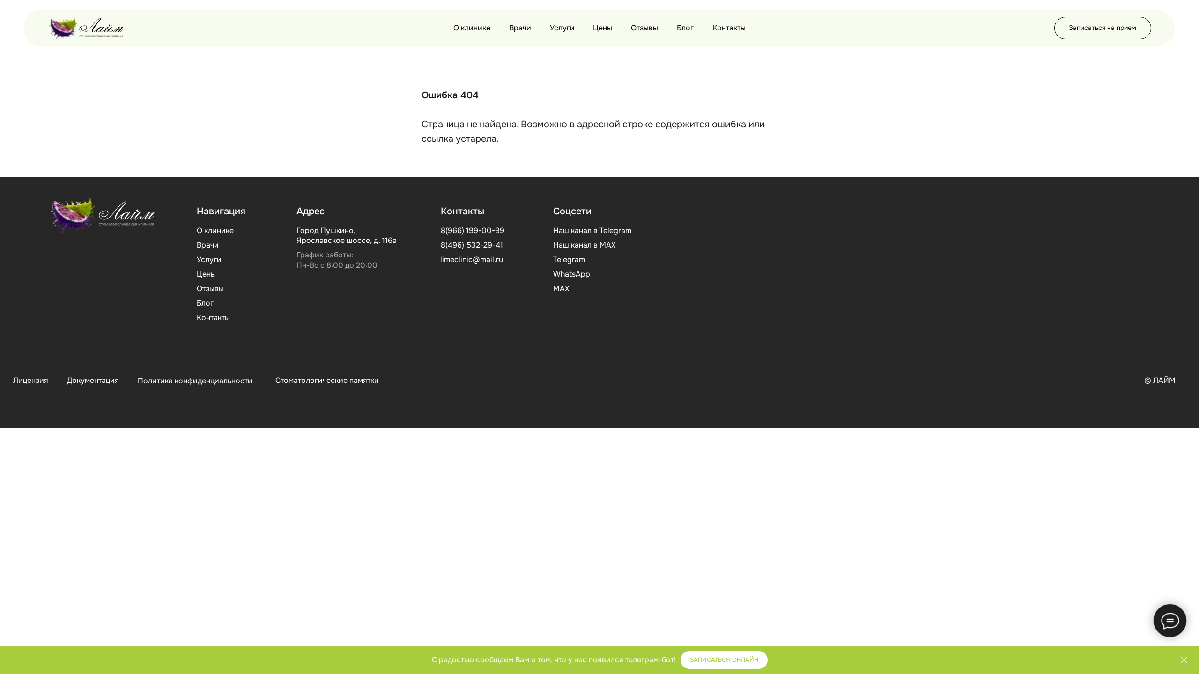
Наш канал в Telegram (592, 230)
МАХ (561, 288)
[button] (1102, 28)
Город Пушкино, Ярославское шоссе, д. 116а (346, 235)
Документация (93, 380)
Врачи (520, 28)
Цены (602, 28)
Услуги (562, 28)
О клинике (471, 28)
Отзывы (644, 28)
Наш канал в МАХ (584, 245)
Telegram (569, 259)
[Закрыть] (1184, 660)
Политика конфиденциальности (195, 381)
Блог (685, 28)
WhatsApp (571, 274)
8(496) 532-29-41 (472, 245)
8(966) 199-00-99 (472, 230)
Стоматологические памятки (327, 380)
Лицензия (30, 380)
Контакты (729, 28)
